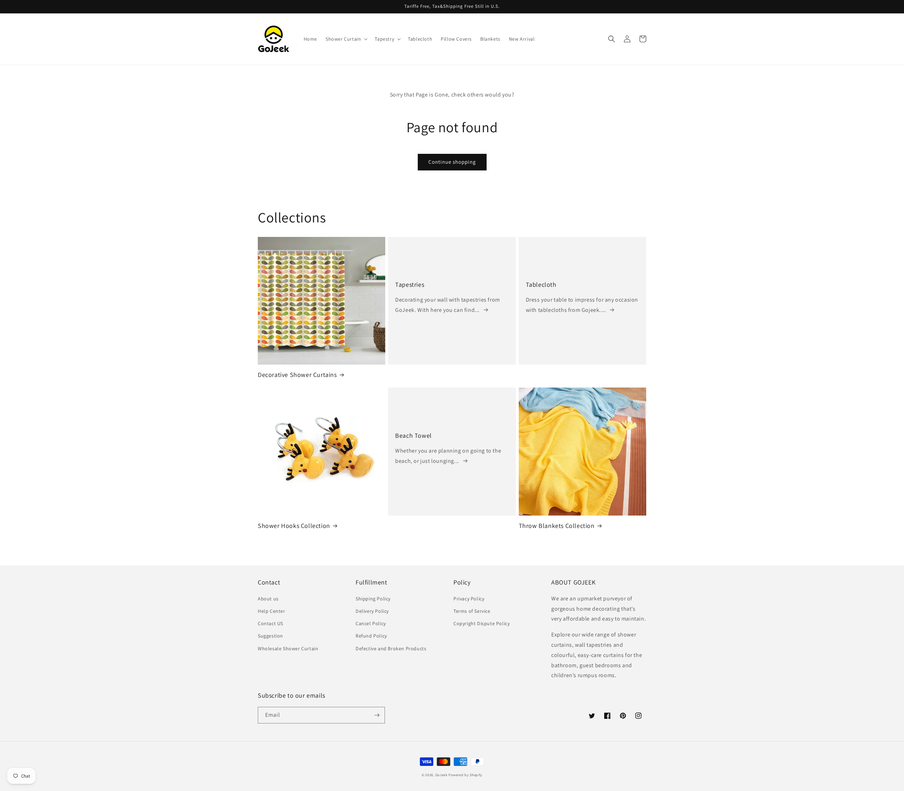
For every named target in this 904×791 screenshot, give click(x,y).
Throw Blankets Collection (557, 526)
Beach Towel (413, 435)
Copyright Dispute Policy (481, 623)
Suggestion (270, 636)
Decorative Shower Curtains (297, 375)
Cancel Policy (371, 623)
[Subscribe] (377, 715)
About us (268, 598)
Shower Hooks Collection (294, 526)
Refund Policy (371, 636)
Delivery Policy (372, 611)
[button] (345, 38)
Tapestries (409, 284)
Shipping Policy (373, 598)
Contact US (270, 623)
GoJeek (441, 775)
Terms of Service (471, 611)
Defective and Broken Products (391, 648)
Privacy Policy (468, 598)
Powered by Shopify (465, 775)
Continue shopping (452, 161)
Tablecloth (541, 284)
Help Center (271, 611)
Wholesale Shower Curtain (288, 648)
